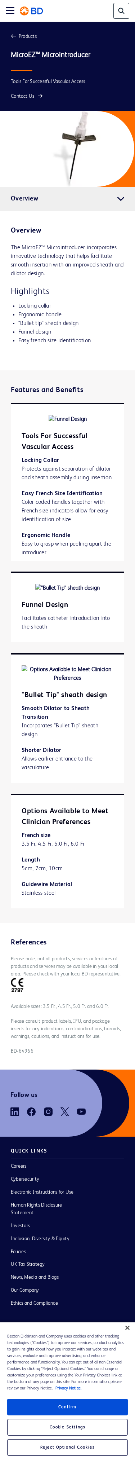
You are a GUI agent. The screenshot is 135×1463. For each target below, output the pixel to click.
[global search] (121, 11)
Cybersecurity (25, 1179)
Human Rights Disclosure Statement (36, 1209)
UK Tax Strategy (28, 1264)
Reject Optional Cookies (67, 1447)
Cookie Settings (68, 1427)
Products (28, 36)
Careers (19, 1166)
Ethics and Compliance (34, 1303)
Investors (20, 1225)
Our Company (25, 1290)
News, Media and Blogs (35, 1277)
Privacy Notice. (68, 1388)
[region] (67, 1392)
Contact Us (22, 96)
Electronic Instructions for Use (42, 1192)
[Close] (127, 1328)
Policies (18, 1251)
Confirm (67, 1407)
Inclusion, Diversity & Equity (40, 1238)
